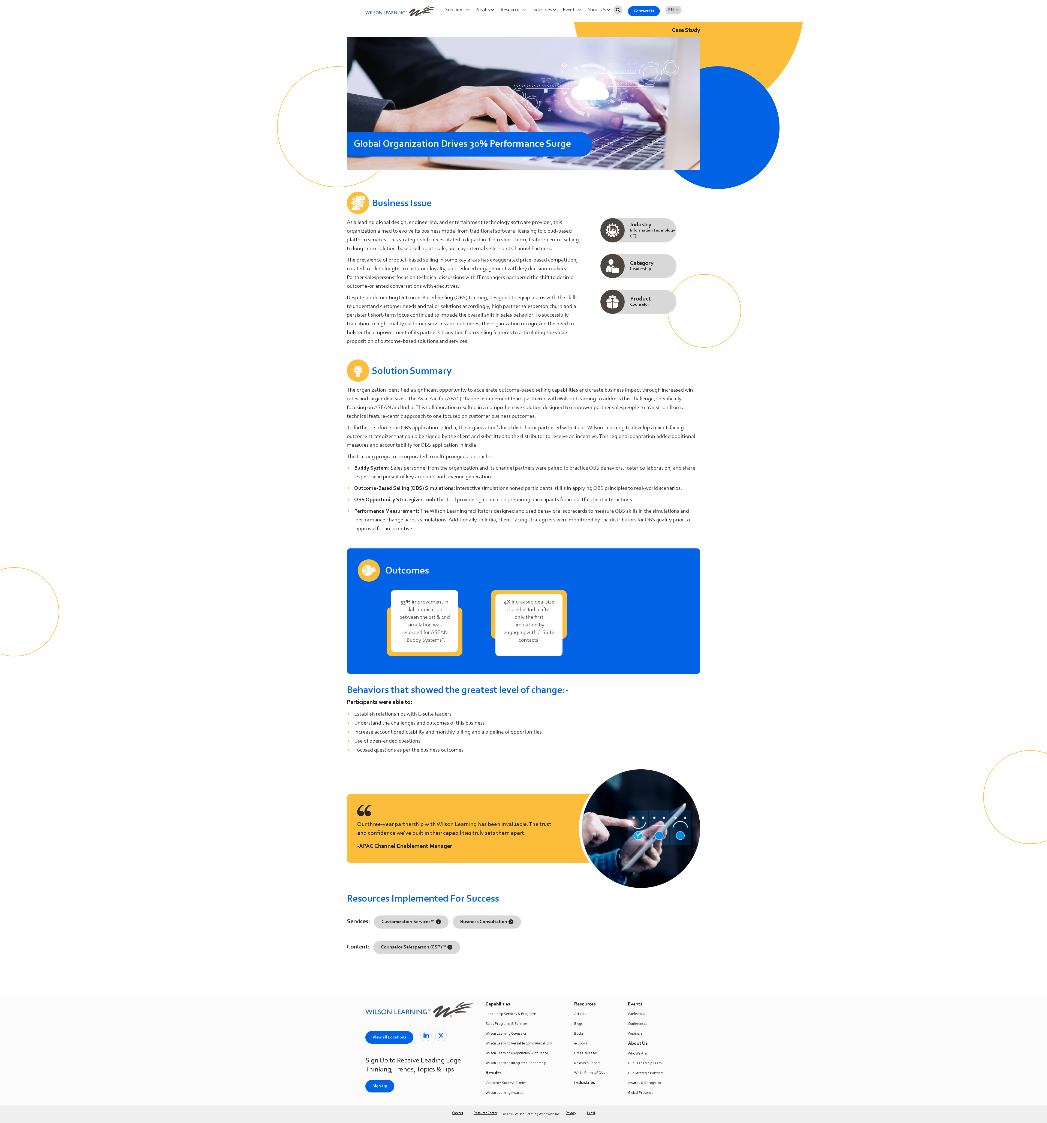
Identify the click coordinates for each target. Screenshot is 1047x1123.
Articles (580, 1014)
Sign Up (379, 1086)
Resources (511, 10)
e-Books (580, 1044)
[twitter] (441, 1035)
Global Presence (640, 1093)
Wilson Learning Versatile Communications (519, 1044)
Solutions (455, 10)
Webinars (635, 1034)
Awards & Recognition (645, 1083)
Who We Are (637, 1054)
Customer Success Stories (506, 1083)
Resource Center (485, 1113)
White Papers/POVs (589, 1073)
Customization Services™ (408, 922)
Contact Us (644, 11)
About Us (597, 10)
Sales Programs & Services (507, 1024)
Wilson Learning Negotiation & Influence (517, 1053)
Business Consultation (483, 922)
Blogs (578, 1024)
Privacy (571, 1113)
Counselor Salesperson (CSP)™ (413, 947)
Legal (591, 1113)
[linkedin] (426, 1035)
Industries (542, 10)
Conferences (637, 1024)
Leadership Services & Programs (511, 1014)
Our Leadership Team (645, 1063)
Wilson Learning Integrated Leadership (516, 1063)
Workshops (636, 1014)
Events (570, 10)
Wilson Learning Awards (504, 1093)
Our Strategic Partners (646, 1073)
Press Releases (586, 1053)
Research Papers (587, 1063)
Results (483, 10)
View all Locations (389, 1037)
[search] (617, 9)
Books (579, 1034)
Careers (457, 1113)
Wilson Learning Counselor (506, 1034)
